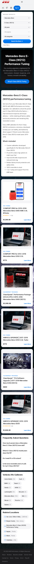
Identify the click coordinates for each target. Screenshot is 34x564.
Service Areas (28, 554)
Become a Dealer (18, 554)
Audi (21, 479)
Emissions (5, 561)
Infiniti (17, 487)
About (3, 554)
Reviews (9, 554)
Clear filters (6, 45)
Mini (24, 496)
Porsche (19, 500)
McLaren (22, 492)
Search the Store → (17, 41)
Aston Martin (9, 479)
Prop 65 (27, 558)
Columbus (11, 540)
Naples (11, 531)
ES (3, 8)
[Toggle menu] (22, 2)
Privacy (17, 558)
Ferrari (17, 483)
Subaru (7, 504)
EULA (21, 558)
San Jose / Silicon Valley (16, 516)
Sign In (17, 8)
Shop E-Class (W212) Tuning (17, 81)
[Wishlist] (7, 8)
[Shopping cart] (11, 8)
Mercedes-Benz (11, 496)
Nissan (7, 500)
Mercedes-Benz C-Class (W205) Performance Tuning (16, 526)
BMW (7, 483)
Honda (7, 487)
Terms (11, 558)
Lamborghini (9, 492)
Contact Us (5, 558)
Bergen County (15, 521)
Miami (10, 535)
